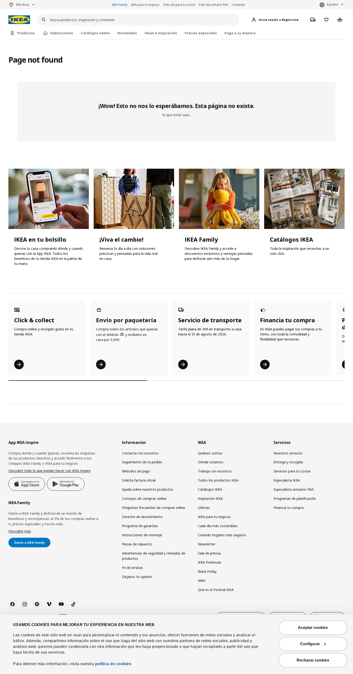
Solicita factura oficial (139, 480)
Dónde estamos (210, 462)
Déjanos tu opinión (137, 576)
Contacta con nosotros (140, 453)
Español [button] (332, 4)
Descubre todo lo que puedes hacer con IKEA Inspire (49, 470)
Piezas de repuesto (137, 544)
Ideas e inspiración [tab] (161, 33)
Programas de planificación (295, 498)
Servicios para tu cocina (292, 471)
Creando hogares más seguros (222, 535)
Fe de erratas (132, 567)
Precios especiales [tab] (201, 33)
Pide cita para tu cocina (179, 5)
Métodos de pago (136, 471)
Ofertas (204, 507)
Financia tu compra (289, 507)
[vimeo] (49, 604)
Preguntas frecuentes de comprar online (153, 507)
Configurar (310, 644)
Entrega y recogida (288, 462)
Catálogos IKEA (210, 489)
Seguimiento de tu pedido (142, 462)
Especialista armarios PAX (294, 489)
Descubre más (19, 531)
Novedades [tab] (127, 33)
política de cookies (113, 664)
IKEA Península (209, 562)
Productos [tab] (26, 33)
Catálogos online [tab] (95, 33)
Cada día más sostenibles (218, 526)
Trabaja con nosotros (215, 471)
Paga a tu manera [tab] (240, 33)
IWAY (202, 580)
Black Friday (207, 571)
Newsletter (206, 544)
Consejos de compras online (144, 498)
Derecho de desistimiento (142, 516)
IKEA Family (119, 5)
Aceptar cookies (313, 628)
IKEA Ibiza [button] (22, 5)
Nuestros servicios (288, 453)
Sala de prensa (209, 553)
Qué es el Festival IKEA (216, 589)
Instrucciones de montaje (142, 535)
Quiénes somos (210, 453)
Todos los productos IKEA (218, 480)
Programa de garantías (140, 526)
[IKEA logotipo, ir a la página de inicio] (19, 19)
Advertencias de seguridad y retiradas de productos (153, 556)
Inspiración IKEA (210, 498)
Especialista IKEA (287, 480)
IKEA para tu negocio (145, 5)
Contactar (238, 5)
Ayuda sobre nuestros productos (147, 489)
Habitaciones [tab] (61, 33)
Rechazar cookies (313, 660)
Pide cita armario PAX (213, 5)
